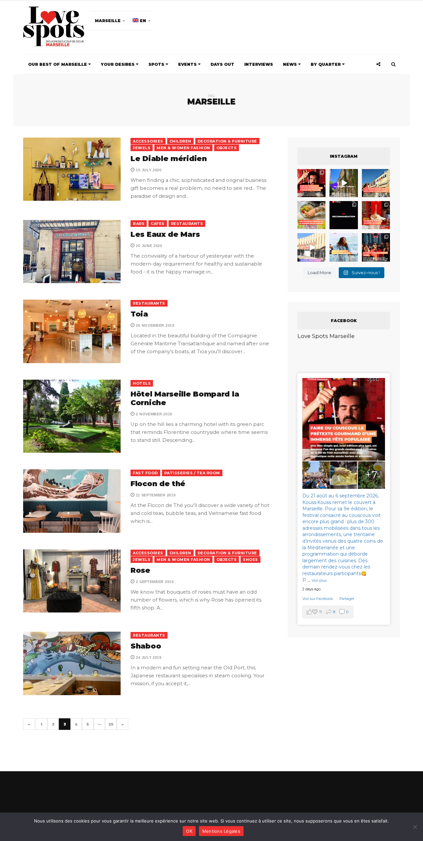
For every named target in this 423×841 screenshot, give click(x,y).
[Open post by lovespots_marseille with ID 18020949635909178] (343, 247)
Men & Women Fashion (183, 148)
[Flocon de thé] (72, 500)
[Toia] (72, 331)
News (290, 64)
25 (110, 724)
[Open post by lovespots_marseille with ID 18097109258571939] (376, 183)
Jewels (141, 148)
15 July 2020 (148, 170)
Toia (139, 314)
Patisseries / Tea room (192, 473)
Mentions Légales (221, 831)
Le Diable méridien (169, 158)
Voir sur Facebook (318, 598)
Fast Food (145, 473)
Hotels (142, 383)
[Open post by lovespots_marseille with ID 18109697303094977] (376, 215)
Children (180, 141)
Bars (138, 223)
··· (99, 724)
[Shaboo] (72, 663)
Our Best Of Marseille (58, 64)
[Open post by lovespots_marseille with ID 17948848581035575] (343, 183)
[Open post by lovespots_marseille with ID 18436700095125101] (311, 215)
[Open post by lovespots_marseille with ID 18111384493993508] (311, 247)
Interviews (258, 64)
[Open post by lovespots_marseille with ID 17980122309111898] (376, 247)
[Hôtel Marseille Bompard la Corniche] (72, 416)
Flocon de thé (158, 483)
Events (188, 64)
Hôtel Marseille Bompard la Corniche (185, 398)
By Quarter (326, 64)
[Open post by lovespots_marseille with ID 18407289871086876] (311, 183)
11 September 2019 (155, 495)
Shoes (250, 559)
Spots (157, 64)
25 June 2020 (148, 246)
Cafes (158, 223)
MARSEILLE (108, 20)
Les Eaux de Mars (165, 234)
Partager (346, 598)
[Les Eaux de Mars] (72, 251)
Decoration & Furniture (227, 141)
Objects (226, 148)
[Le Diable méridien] (72, 169)
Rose (140, 570)
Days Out (222, 64)
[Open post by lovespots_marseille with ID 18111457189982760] (343, 215)
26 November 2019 (154, 325)
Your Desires (118, 64)
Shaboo (146, 646)
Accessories (148, 141)
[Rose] (72, 580)
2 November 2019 (153, 414)
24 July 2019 (148, 657)
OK (189, 831)
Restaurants (187, 223)
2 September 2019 (154, 582)
